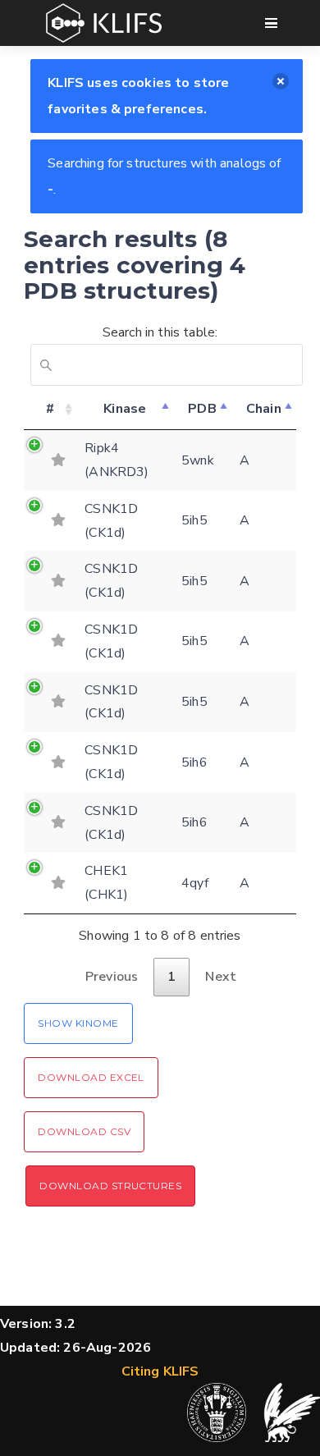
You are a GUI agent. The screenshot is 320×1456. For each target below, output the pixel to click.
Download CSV (84, 1131)
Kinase (124, 409)
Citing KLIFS (160, 1371)
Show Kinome (78, 1023)
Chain (263, 409)
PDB (202, 409)
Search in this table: (160, 332)
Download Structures (110, 1185)
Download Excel (91, 1077)
